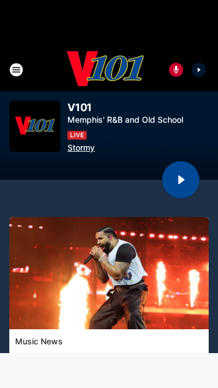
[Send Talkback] (176, 70)
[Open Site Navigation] (16, 70)
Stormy (81, 147)
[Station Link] (105, 69)
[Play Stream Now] (199, 70)
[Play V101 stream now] (35, 126)
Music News (39, 341)
